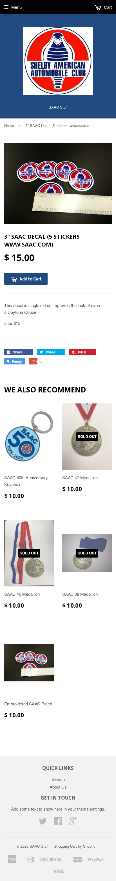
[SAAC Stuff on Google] (73, 823)
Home (9, 125)
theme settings (90, 809)
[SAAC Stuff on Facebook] (58, 823)
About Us (58, 787)
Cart (107, 7)
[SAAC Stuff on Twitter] (43, 823)
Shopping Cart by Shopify (74, 846)
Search (58, 779)
